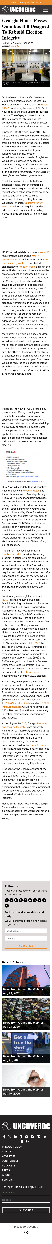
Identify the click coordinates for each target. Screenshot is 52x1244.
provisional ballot (11, 554)
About (6, 1175)
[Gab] (21, 900)
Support (8, 1179)
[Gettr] (39, 900)
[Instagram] (16, 900)
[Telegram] (25, 900)
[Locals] (44, 900)
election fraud (27, 266)
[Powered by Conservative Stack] (27, 1232)
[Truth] (35, 900)
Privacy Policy (12, 1146)
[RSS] (7, 906)
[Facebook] (7, 900)
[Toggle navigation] (45, 9)
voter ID (44, 252)
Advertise (8, 1156)
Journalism (10, 1160)
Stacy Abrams (38, 745)
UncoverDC (18, 9)
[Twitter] (11, 900)
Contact (8, 1151)
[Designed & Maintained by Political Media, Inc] (24, 1232)
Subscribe (26, 945)
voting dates (32, 490)
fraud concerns (34, 672)
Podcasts (8, 1165)
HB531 (5, 599)
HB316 (36, 643)
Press (6, 1170)
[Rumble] (30, 900)
